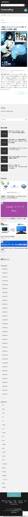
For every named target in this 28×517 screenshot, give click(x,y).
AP (3, 405)
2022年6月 (4, 339)
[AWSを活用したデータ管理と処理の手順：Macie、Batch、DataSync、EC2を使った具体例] (4, 142)
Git (3, 428)
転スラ (23, 70)
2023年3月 (4, 308)
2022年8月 (4, 331)
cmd (3, 220)
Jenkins (4, 432)
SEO (16, 502)
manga (24, 32)
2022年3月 (4, 347)
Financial (20, 501)
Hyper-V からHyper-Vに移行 (7, 236)
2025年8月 (4, 292)
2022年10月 (5, 323)
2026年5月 (4, 273)
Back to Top (14, 495)
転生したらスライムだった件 (7, 71)
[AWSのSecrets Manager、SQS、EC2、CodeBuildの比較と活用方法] (4, 133)
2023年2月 (4, 312)
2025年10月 (5, 284)
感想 (13, 70)
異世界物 (17, 70)
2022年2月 (4, 351)
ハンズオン (4, 479)
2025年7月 (4, 296)
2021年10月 (5, 362)
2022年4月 (4, 343)
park (3, 448)
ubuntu (4, 467)
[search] (23, 5)
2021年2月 (4, 394)
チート (8, 70)
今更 (11, 70)
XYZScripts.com (21, 516)
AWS (3, 409)
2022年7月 (4, 335)
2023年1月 (4, 316)
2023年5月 (4, 300)
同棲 (3, 483)
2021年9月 (4, 366)
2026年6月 (4, 269)
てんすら (4, 70)
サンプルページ (14, 504)
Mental (11, 502)
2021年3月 (4, 390)
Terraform (4, 464)
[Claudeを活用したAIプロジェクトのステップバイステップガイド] (4, 150)
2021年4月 (4, 386)
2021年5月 (4, 382)
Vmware (3, 199)
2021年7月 (4, 374)
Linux (5, 220)
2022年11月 (5, 319)
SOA (3, 460)
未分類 (3, 487)
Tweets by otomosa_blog (7, 111)
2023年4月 (4, 304)
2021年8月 (4, 370)
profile (3, 452)
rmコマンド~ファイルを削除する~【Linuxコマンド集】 (13, 218)
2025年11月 (5, 280)
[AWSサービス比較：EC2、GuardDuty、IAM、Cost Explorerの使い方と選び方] (4, 167)
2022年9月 (4, 327)
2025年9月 (4, 288)
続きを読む (21, 93)
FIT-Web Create (15, 510)
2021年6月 (4, 378)
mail (6, 502)
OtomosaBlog (7, 10)
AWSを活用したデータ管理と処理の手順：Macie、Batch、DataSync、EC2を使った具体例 (18, 141)
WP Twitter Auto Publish (8, 516)
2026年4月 (4, 276)
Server (3, 456)
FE (2, 417)
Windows (4, 238)
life (3, 436)
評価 (20, 70)
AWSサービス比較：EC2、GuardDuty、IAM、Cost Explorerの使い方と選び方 (18, 167)
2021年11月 (5, 359)
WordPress (14, 512)
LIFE (25, 501)
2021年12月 (5, 355)
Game (3, 424)
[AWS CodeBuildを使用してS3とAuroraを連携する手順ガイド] (4, 159)
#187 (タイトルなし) (7, 501)
